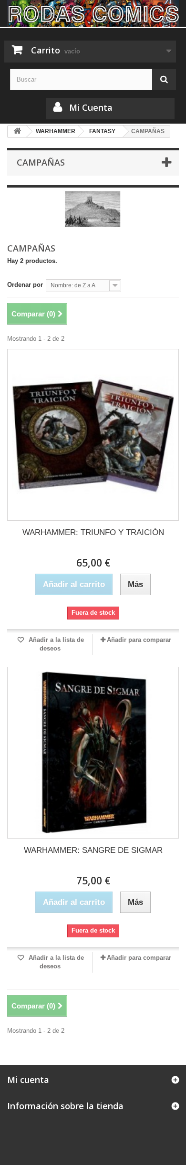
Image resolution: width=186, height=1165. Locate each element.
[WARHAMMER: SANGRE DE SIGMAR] (93, 753)
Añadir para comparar (139, 639)
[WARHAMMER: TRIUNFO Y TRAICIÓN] (93, 435)
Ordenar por (25, 284)
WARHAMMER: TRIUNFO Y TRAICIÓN (93, 532)
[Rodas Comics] (93, 13)
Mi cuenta (28, 1079)
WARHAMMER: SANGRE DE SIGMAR (93, 850)
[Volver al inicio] (17, 131)
